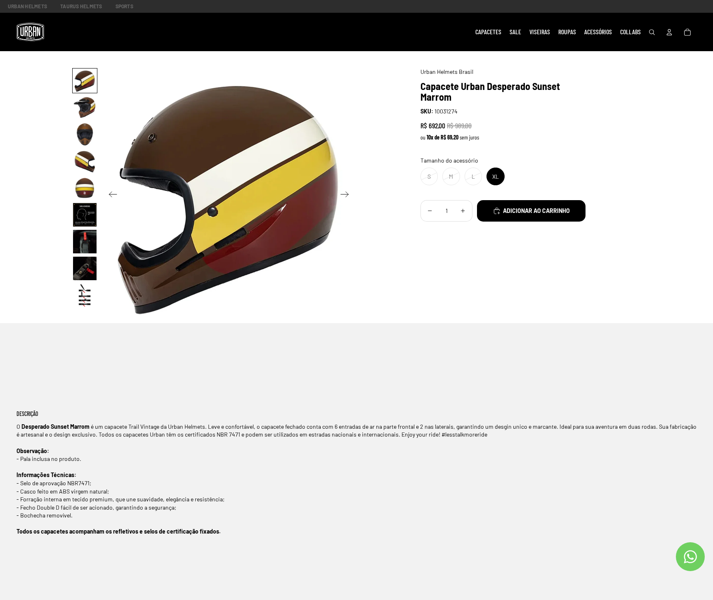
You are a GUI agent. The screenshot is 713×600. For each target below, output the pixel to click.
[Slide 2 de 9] (85, 107)
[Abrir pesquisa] (652, 32)
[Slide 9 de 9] (85, 295)
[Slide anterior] (110, 196)
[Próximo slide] (347, 196)
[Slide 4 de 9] (85, 161)
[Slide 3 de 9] (85, 134)
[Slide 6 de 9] (85, 215)
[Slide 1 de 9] (85, 80)
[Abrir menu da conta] (669, 32)
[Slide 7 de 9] (85, 241)
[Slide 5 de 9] (85, 188)
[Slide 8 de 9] (85, 268)
